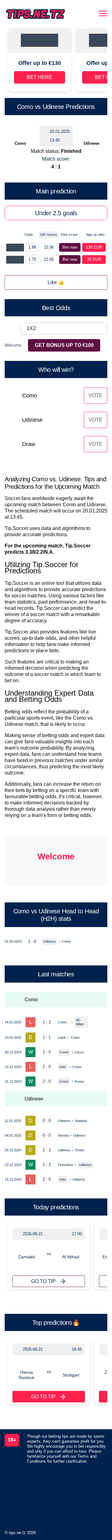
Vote (95, 395)
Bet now (70, 247)
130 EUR (94, 247)
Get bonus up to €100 (64, 345)
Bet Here (39, 77)
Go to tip (43, 1281)
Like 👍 (56, 282)
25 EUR (94, 259)
